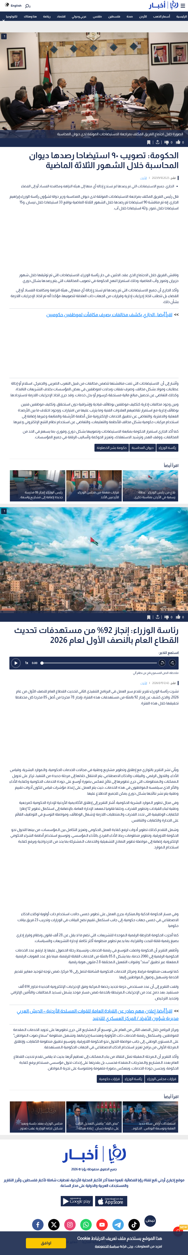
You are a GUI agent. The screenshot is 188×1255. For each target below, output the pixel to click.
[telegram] (118, 1224)
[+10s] (172, 663)
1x (26, 663)
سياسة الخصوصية (107, 1246)
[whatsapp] (86, 1224)
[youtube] (102, 1224)
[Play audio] (15, 663)
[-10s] (162, 663)
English (16, 5)
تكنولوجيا (11, 16)
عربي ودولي (79, 16)
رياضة (46, 16)
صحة (130, 16)
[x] (54, 1224)
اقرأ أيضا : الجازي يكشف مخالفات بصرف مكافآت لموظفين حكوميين (109, 314)
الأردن (143, 16)
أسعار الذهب (161, 16)
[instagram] (70, 1224)
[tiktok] (134, 1224)
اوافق (46, 1243)
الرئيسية (181, 16)
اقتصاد (61, 16)
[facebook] (38, 1224)
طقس (97, 16)
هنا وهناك (30, 16)
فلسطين (114, 16)
